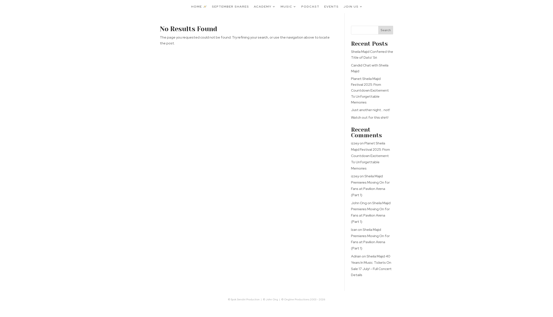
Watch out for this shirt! (369, 117)
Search (386, 30)
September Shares (230, 6)
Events (331, 6)
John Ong (359, 203)
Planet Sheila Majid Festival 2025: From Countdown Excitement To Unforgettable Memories (370, 90)
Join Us (351, 6)
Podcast (310, 6)
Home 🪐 (199, 6)
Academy (263, 6)
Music (286, 6)
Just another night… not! (370, 110)
